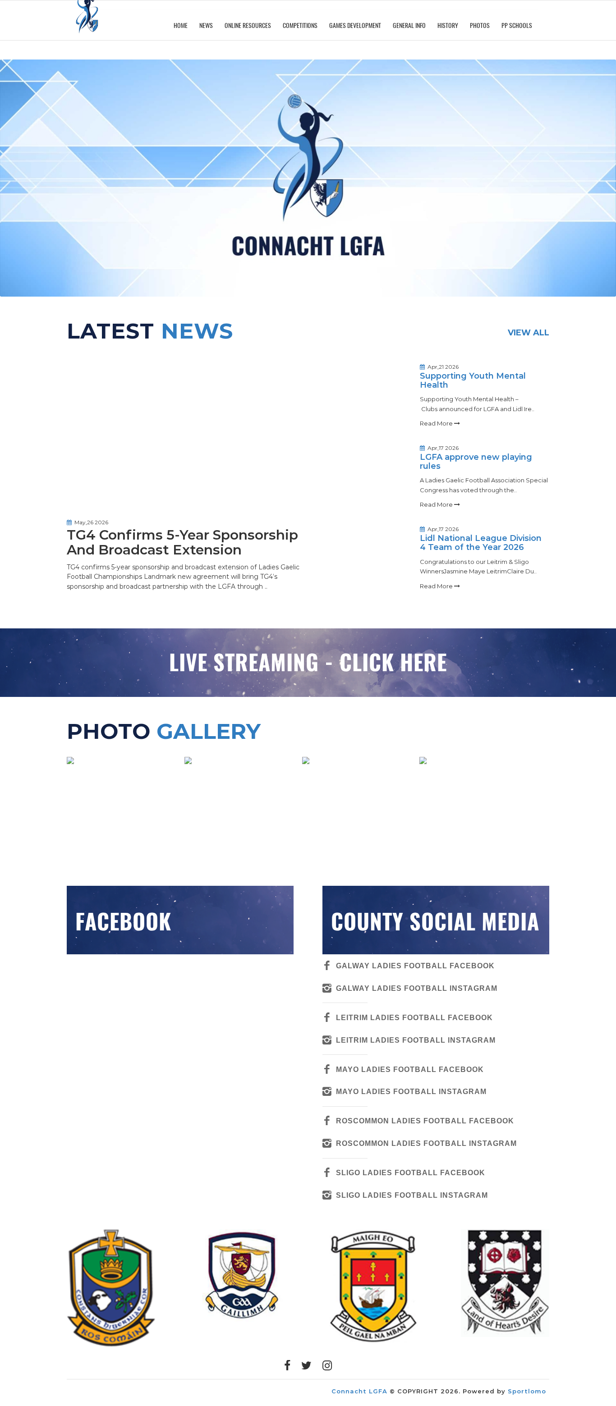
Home (181, 25)
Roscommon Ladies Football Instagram (426, 1143)
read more (437, 423)
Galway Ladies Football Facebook (415, 966)
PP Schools (516, 25)
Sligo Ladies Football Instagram (412, 1195)
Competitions (300, 25)
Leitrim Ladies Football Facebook (414, 1017)
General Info (409, 25)
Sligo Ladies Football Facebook (410, 1172)
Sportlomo (527, 1391)
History (447, 25)
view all (528, 333)
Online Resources (248, 25)
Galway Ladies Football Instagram (416, 988)
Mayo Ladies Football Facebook (410, 1069)
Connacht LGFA (359, 1391)
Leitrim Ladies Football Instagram (416, 1040)
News (206, 25)
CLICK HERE (393, 662)
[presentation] (56, 1288)
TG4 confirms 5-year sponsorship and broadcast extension (182, 542)
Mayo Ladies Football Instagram (411, 1091)
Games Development (355, 25)
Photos (480, 25)
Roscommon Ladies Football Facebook (425, 1121)
